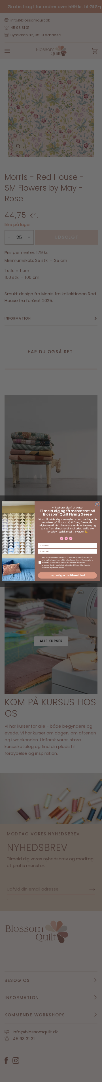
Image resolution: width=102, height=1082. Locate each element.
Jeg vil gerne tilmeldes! (67, 575)
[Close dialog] (97, 504)
